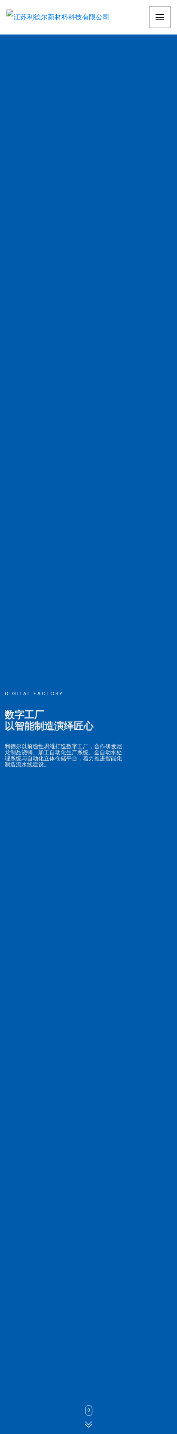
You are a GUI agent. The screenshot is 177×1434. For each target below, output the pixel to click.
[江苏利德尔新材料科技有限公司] (58, 17)
